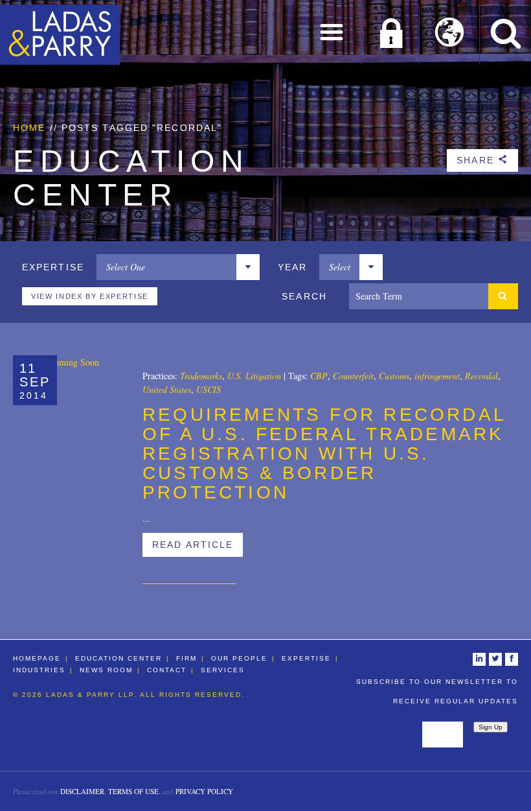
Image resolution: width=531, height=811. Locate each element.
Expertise (306, 658)
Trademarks (201, 376)
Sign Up (491, 727)
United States (166, 389)
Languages (449, 34)
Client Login (391, 34)
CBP (319, 376)
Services (223, 670)
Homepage (37, 658)
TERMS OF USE (133, 791)
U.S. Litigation (254, 376)
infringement (437, 376)
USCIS (208, 389)
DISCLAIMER (82, 791)
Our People (239, 658)
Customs (394, 376)
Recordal (481, 376)
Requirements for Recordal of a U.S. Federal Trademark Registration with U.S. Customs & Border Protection (324, 453)
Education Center (118, 658)
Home (29, 128)
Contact (166, 670)
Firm (186, 658)
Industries (39, 670)
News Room (106, 670)
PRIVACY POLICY (203, 791)
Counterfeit (353, 376)
